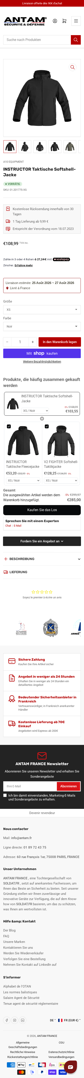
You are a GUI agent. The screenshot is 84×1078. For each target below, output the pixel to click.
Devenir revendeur (42, 813)
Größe (7, 301)
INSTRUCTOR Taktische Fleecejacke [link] (22, 464)
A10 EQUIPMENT (13, 161)
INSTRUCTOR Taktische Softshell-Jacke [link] (47, 398)
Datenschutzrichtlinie (61, 1052)
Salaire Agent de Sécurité (21, 998)
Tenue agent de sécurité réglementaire (30, 1004)
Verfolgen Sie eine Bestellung (24, 959)
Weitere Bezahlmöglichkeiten (42, 361)
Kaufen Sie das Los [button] (42, 510)
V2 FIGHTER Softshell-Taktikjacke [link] (61, 464)
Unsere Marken (14, 942)
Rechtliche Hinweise (22, 1052)
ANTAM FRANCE (47, 1035)
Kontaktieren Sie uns (18, 948)
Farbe (7, 318)
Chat (8, 525)
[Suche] (76, 39)
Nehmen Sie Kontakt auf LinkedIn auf (29, 965)
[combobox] (42, 40)
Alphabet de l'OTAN (17, 986)
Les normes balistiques (20, 992)
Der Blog (9, 930)
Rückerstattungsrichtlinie (22, 1057)
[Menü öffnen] (76, 21)
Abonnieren (68, 786)
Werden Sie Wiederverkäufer (23, 953)
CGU (61, 1042)
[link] (13, 404)
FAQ (6, 936)
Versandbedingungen (61, 1057)
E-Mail (17, 525)
